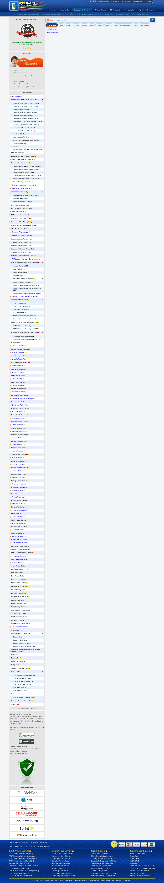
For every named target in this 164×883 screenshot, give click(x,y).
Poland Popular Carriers (18, 494)
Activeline (109, 25)
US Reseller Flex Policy (20, 143)
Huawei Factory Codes (18, 586)
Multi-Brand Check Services (19, 205)
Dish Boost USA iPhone (20, 134)
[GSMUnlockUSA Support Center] (26, 61)
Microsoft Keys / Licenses (19, 633)
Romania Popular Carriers (18, 507)
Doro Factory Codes (17, 576)
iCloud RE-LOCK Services (21, 309)
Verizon (84, 25)
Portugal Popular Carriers (18, 500)
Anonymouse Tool (16, 630)
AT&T (68, 25)
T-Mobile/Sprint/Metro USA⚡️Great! (24, 128)
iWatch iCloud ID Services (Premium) (24, 316)
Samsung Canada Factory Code (20, 242)
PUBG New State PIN (19, 690)
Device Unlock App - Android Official (22, 156)
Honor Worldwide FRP (19, 269)
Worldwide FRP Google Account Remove (23, 262)
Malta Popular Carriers (17, 461)
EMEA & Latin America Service (20, 215)
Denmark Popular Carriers (19, 395)
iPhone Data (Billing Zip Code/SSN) (23, 336)
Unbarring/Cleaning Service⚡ (101, 858)
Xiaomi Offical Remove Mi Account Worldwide (27, 293)
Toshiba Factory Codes (18, 613)
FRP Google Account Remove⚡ (102, 863)
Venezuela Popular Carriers (19, 559)
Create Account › (32, 76)
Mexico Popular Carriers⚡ (61, 858)
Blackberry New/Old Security (19, 569)
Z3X (136, 25)
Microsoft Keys (17, 637)
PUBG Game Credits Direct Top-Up (24, 675)
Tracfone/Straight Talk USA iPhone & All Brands (27, 149)
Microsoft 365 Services (20, 640)
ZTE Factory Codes (17, 620)
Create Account (125, 1)
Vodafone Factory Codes (18, 617)
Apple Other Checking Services (22, 201)
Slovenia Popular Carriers (18, 526)
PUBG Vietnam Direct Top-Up (22, 678)
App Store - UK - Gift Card (19, 668)
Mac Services (15, 342)
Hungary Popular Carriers (18, 441)
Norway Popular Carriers (18, 481)
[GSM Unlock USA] (29, 6)
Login (10, 846)
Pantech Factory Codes (18, 603)
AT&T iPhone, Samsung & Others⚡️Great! (26, 103)
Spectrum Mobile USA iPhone (22, 137)
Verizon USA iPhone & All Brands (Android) (26, 140)
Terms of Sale (105, 880)
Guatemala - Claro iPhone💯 (19, 222)
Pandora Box (15, 658)
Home (52, 10)
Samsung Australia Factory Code (21, 239)
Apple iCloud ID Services (18, 300)
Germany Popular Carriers (19, 421)
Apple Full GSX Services (20, 198)
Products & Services (82, 10)
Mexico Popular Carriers (18, 467)
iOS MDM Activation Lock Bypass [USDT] (25, 329)
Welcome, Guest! (104, 1)
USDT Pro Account (30, 846)
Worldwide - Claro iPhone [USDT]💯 (22, 225)
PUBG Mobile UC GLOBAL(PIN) (23, 681)
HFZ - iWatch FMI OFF (20, 312)
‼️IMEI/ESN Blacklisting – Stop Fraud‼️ (23, 185)
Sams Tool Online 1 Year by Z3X (21, 701)
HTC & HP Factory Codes (19, 579)
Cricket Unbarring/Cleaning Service (23, 172)
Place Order (64, 10)
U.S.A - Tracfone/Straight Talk (19, 873)
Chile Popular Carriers (17, 382)
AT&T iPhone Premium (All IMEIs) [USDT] (25, 118)
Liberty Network (15, 513)
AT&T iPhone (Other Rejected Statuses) (25, 112)
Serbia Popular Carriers (18, 520)
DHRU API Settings (32, 842)
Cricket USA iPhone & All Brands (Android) (26, 125)
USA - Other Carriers (17, 153)
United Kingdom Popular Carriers (21, 552)
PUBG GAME (15, 671)
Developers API (94, 880)
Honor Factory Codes (17, 582)
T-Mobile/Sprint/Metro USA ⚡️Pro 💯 (24, 131)
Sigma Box (14, 654)
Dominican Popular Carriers (19, 402)
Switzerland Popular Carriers (19, 546)
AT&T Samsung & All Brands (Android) (22, 856)
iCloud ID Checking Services (21, 306)
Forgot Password (138, 1)
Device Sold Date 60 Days (123, 25)
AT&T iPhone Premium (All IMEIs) (23, 115)
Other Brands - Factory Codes (20, 623)
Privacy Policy (116, 880)
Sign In (115, 1)
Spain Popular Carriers (17, 533)
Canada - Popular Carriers (19, 349)
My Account (115, 10)
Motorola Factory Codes (18, 596)
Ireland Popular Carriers (18, 448)
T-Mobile (76, 25)
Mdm (61, 25)
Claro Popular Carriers (17, 375)
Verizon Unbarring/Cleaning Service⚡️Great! (26, 178)
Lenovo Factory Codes (18, 590)
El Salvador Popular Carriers (19, 408)
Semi (91, 25)
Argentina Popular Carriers (19, 356)
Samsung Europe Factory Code (20, 245)
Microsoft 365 (145, 25)
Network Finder (52, 29)
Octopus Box (14, 665)
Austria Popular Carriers (18, 369)
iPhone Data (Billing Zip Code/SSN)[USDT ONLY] (28, 339)
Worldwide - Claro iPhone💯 (19, 218)
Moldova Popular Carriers (18, 474)
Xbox (12, 694)
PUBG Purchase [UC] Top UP (22, 684)
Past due (99, 25)
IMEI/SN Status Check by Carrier (21, 208)
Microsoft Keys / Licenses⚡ (140, 871)
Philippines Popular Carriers (19, 487)
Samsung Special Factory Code (20, 252)
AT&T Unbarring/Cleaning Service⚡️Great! (26, 169)
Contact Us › (32, 87)
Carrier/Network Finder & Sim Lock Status (26, 195)
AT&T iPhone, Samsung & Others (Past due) (26, 106)
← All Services (52, 25)
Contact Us (43, 842)
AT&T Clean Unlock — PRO (21, 109)
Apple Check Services (17, 192)
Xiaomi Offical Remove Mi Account (21, 278)
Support (148, 1)
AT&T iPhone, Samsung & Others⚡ (21, 854)
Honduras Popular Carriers (19, 434)
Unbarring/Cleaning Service (19, 163)
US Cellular (16, 146)
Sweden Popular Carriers (18, 539)
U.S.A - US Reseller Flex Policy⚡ (20, 876)
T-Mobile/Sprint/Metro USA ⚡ (19, 863)
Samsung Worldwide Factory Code (21, 255)
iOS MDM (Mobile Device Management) (23, 322)
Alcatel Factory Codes (17, 566)
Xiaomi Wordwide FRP (19, 275)
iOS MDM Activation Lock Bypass (23, 326)
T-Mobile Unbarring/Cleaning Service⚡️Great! (27, 175)
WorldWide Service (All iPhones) (20, 229)
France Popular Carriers (18, 415)
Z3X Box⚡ (134, 863)
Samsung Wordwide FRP (20, 266)
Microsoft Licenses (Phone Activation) (24, 646)
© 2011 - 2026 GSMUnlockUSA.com (45, 880)
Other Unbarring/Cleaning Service (23, 182)
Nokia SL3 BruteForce (17, 661)
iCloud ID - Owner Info (19, 303)
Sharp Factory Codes (17, 607)
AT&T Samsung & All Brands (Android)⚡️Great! (27, 121)
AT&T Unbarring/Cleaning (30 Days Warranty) (27, 166)
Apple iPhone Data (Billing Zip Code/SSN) (23, 332)
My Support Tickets (146, 10)
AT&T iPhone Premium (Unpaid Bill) (21, 861)
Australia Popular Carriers (19, 362)
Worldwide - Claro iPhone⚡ (62, 856)
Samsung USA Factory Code (20, 235)
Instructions (16, 842)
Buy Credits (129, 10)
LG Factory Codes (16, 593)
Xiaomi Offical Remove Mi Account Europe (26, 285)
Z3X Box (13, 704)
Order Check (100, 10)
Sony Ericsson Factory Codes (20, 610)
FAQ (10, 842)
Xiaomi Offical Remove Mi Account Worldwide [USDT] (27, 289)
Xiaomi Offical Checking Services (23, 282)
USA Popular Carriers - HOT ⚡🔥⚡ (22, 99)
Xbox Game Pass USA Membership (24, 697)
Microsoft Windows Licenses (21, 643)
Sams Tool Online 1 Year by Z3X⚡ (142, 866)
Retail (23, 842)
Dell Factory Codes (16, 572)
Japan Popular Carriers (18, 454)
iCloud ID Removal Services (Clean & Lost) (26, 319)
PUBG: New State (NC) (20, 687)
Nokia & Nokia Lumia (17, 600)
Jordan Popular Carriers (18, 428)
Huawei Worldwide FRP (20, 272)
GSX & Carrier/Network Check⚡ (102, 856)
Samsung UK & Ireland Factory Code (22, 249)
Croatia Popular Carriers (18, 388)
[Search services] (152, 20)
